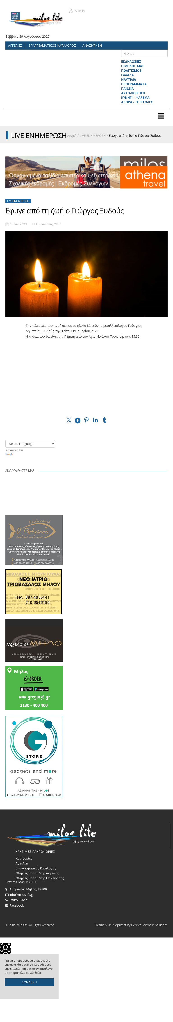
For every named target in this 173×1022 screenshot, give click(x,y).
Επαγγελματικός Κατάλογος (36, 868)
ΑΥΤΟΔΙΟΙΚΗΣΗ (133, 93)
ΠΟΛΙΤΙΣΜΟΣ (131, 70)
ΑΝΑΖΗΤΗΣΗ (92, 45)
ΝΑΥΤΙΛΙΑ (128, 79)
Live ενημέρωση (18, 201)
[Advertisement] (86, 383)
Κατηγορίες (24, 858)
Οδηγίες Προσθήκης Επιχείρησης (40, 878)
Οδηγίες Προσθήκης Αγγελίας (37, 873)
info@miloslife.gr (21, 894)
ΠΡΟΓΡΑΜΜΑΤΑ (134, 84)
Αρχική (71, 135)
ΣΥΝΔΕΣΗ (29, 982)
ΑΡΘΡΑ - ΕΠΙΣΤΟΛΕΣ (137, 102)
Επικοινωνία (18, 900)
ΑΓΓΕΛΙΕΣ (15, 45)
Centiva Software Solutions (149, 925)
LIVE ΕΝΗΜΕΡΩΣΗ (93, 135)
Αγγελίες (22, 863)
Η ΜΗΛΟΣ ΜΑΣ (132, 66)
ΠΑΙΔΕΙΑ (127, 88)
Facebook (16, 905)
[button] (76, 11)
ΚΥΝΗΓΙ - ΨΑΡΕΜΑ (135, 97)
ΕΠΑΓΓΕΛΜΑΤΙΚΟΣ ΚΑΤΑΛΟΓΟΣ (52, 45)
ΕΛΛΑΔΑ (127, 75)
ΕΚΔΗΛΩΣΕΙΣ (131, 61)
